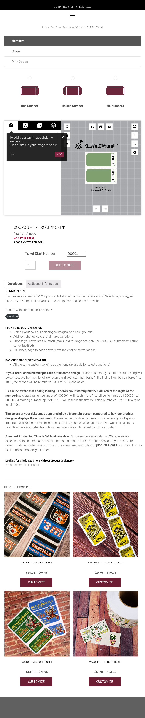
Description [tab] (15, 284)
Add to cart (64, 265)
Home (45, 27)
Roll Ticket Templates (62, 27)
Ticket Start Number (40, 253)
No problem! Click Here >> (22, 465)
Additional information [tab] (43, 284)
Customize (36, 582)
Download (12, 316)
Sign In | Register (64, 6)
